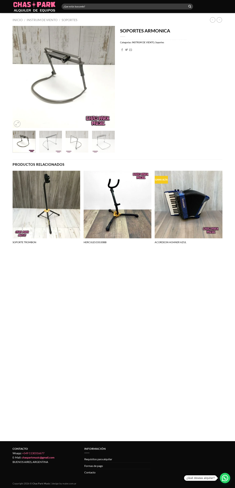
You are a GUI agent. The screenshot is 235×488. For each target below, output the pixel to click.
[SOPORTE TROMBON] (46, 204)
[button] (225, 478)
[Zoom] (17, 123)
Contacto (89, 472)
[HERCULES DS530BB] (117, 204)
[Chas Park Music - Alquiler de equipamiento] (34, 7)
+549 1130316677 (33, 453)
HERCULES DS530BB (95, 242)
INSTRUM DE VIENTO (42, 20)
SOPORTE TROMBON (24, 242)
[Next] (108, 77)
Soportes (69, 20)
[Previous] (19, 77)
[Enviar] (190, 6)
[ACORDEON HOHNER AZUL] (188, 204)
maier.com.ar (69, 483)
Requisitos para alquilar (98, 459)
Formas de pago (93, 465)
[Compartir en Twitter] (126, 49)
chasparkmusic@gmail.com (38, 457)
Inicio (18, 20)
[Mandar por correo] (130, 49)
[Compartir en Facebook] (122, 49)
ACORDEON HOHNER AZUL (170, 242)
